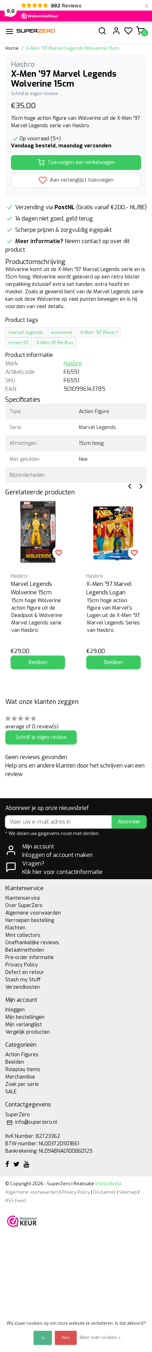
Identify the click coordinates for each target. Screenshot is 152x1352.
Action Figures (22, 1054)
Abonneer (129, 821)
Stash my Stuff (23, 979)
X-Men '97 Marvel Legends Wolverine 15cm (72, 48)
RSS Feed (15, 1201)
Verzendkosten (22, 987)
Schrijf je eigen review (34, 93)
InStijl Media (107, 1184)
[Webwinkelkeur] (22, 1220)
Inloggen (15, 1009)
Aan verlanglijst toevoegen (80, 180)
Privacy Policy (21, 965)
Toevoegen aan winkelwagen (81, 162)
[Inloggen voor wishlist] (58, 552)
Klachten (15, 927)
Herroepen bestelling (29, 920)
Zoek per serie (22, 1084)
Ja (43, 1338)
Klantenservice (22, 898)
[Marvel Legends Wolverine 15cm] (37, 531)
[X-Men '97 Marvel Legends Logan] (113, 531)
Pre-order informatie (29, 957)
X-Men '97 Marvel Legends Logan (109, 588)
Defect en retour (24, 972)
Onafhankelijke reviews (32, 942)
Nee (66, 1338)
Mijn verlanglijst (23, 1024)
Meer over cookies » (100, 1337)
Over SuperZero (23, 905)
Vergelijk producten (27, 1032)
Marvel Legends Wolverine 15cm (31, 588)
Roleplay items (22, 1069)
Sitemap (128, 1192)
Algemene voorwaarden (33, 913)
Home (12, 48)
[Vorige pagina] (129, 485)
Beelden (14, 1062)
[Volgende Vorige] (141, 485)
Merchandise (20, 1077)
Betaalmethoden (24, 950)
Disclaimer (104, 1192)
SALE (11, 1091)
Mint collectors (22, 935)
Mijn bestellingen (25, 1017)
